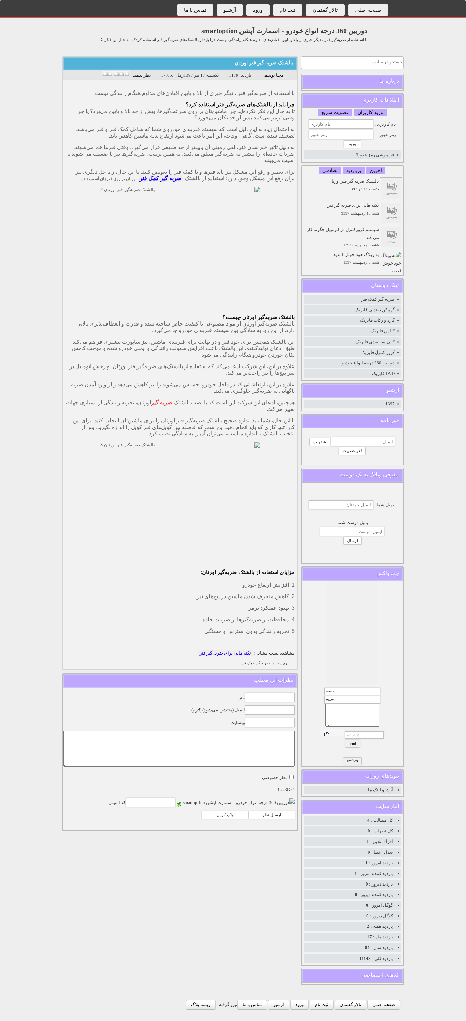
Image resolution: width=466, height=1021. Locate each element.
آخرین (376, 170)
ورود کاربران (370, 112)
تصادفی (330, 170)
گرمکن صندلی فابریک (375, 309)
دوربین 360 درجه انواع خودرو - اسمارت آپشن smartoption (284, 30)
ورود (258, 10)
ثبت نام (287, 10)
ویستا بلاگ (200, 1004)
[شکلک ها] (286, 790)
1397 (390, 403)
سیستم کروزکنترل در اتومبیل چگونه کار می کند (343, 237)
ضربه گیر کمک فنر (160, 178)
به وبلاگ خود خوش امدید (356, 258)
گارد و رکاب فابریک (377, 320)
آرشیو (229, 10)
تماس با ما (195, 10)
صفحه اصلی (368, 10)
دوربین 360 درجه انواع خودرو (368, 362)
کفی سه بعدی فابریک (375, 341)
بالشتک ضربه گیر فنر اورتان (264, 63)
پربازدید (353, 170)
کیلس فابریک (382, 330)
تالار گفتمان (325, 10)
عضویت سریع (335, 112)
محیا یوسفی (272, 75)
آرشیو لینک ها (380, 789)
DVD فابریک (383, 373)
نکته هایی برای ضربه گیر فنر (225, 653)
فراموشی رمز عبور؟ (375, 154)
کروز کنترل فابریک (378, 352)
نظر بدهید (142, 75)
